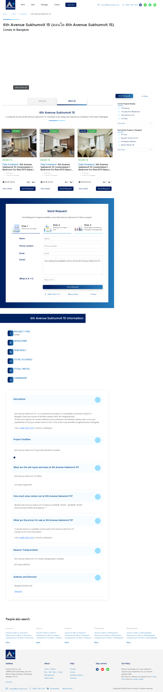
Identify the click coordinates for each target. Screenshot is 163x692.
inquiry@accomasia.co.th (110, 5)
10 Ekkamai (125, 108)
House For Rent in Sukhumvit (17, 633)
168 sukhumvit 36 (127, 115)
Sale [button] (33, 4)
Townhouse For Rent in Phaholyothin (107, 635)
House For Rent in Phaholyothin (106, 633)
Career (57, 4)
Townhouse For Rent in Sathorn (48, 635)
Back (5, 14)
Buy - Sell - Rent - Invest (53, 672)
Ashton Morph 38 (127, 145)
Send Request (28, 188)
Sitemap (73, 678)
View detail (7, 188)
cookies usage (138, 679)
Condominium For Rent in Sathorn (49, 638)
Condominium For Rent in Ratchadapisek (142, 638)
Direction (18, 591)
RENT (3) (72, 101)
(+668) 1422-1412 (26, 428)
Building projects (76, 675)
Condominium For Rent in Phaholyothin (109, 638)
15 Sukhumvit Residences (130, 112)
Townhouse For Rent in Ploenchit (77, 635)
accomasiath (54, 688)
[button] (10, 5)
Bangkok (23, 14)
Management (49, 675)
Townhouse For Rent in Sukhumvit (18, 635)
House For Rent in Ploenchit (75, 633)
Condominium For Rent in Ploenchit (78, 638)
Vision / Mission (50, 669)
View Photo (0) (21, 87)
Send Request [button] (124, 96)
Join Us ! (70, 4)
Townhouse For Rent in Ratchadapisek (141, 635)
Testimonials (48, 678)
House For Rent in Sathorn (46, 633)
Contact (73, 669)
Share (94, 294)
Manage (44, 4)
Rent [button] (23, 4)
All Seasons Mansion (128, 141)
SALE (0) (42, 101)
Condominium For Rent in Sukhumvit (19, 638)
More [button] (8, 642)
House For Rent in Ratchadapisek (139, 633)
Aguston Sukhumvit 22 (129, 138)
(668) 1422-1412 (131, 5)
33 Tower (124, 118)
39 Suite (124, 134)
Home (13, 14)
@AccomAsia (73, 294)
